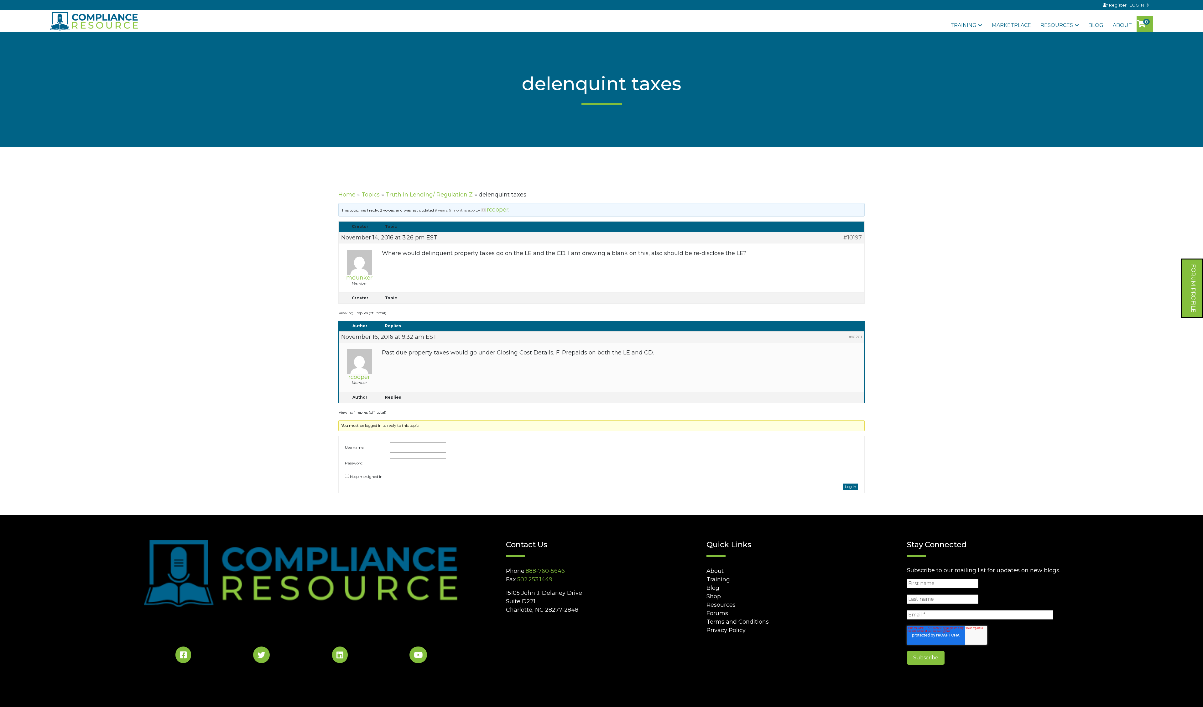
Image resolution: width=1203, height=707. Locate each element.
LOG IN (1137, 5)
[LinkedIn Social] (340, 656)
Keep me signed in (366, 476)
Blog (1095, 25)
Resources (1056, 25)
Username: (354, 447)
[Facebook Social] (183, 656)
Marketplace (1011, 25)
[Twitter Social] (261, 656)
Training (963, 25)
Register (1117, 5)
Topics (371, 194)
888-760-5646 (545, 571)
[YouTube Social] (418, 656)
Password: (354, 463)
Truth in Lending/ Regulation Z (429, 194)
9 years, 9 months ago (455, 210)
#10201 (855, 336)
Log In (850, 486)
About (1122, 25)
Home (347, 194)
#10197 (852, 237)
